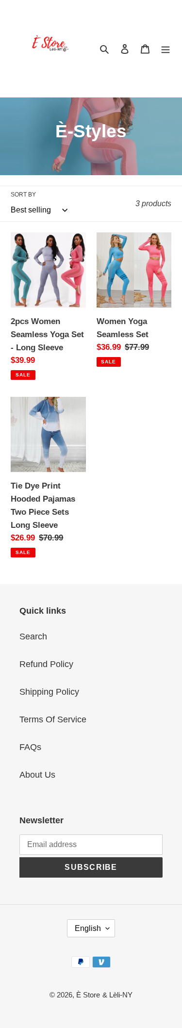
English (88, 928)
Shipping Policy (49, 692)
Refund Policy (46, 664)
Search (33, 636)
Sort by (23, 194)
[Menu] (165, 48)
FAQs (30, 747)
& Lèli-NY (117, 995)
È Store (88, 995)
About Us (37, 775)
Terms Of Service (52, 719)
